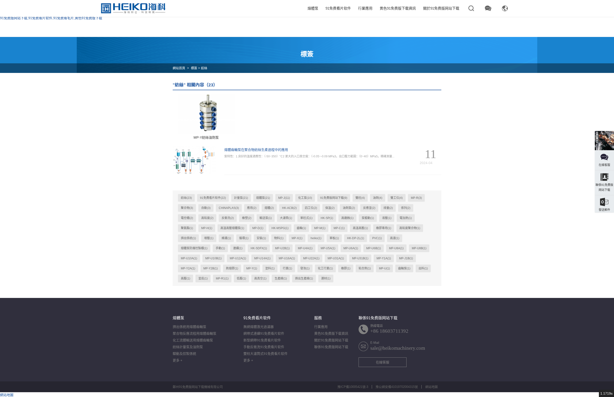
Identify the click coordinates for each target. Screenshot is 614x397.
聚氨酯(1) (187, 228)
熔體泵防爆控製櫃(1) (194, 248)
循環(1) (243, 238)
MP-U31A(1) (336, 258)
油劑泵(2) (349, 208)
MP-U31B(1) (360, 258)
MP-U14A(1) (262, 258)
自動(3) (206, 208)
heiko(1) (316, 238)
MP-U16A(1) (287, 258)
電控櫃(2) (187, 218)
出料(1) (423, 268)
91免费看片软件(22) (213, 198)
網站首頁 (179, 68)
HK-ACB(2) (289, 208)
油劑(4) (377, 198)
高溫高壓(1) (360, 228)
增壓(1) (208, 238)
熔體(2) (269, 208)
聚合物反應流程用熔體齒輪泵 (194, 333)
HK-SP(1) (327, 218)
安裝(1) (261, 238)
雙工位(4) (396, 198)
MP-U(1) (384, 268)
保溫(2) (330, 208)
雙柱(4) (360, 198)
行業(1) (287, 268)
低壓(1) (241, 278)
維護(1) (226, 238)
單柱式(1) (306, 218)
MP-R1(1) (222, 278)
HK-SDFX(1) (259, 248)
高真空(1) (260, 278)
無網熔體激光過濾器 (258, 327)
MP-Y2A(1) (188, 268)
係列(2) (405, 208)
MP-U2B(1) (282, 248)
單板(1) (334, 238)
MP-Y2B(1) (210, 268)
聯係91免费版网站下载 (331, 347)
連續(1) (237, 248)
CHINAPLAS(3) (229, 208)
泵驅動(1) (368, 218)
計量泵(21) (241, 198)
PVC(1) (377, 238)
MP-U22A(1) (311, 258)
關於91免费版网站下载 (441, 8)
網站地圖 (431, 387)
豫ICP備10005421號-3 (352, 387)
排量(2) (388, 208)
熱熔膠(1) (232, 268)
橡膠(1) (345, 268)
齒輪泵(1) (404, 268)
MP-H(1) (206, 228)
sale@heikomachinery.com (397, 348)
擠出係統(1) (188, 238)
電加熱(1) (406, 218)
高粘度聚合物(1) (409, 228)
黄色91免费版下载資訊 (398, 8)
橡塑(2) (246, 218)
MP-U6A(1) (350, 248)
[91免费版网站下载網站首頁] (133, 8)
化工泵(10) (305, 198)
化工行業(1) (325, 268)
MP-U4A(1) (305, 248)
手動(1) (220, 248)
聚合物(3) (187, 208)
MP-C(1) (339, 228)
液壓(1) (386, 218)
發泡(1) (305, 268)
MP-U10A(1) (189, 258)
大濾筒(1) (286, 218)
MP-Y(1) (251, 268)
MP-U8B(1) (419, 248)
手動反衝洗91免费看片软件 (263, 347)
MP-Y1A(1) (384, 258)
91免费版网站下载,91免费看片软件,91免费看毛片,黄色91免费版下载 (51, 18)
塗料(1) (270, 268)
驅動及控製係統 (184, 354)
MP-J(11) (284, 198)
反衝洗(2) (228, 218)
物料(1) (278, 238)
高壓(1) (185, 278)
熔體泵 (312, 8)
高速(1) (394, 238)
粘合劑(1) (365, 268)
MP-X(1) (297, 238)
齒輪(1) (301, 228)
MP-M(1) (319, 228)
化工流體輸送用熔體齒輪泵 (193, 340)
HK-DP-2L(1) (355, 238)
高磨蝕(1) (347, 218)
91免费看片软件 (338, 8)
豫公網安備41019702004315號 (397, 387)
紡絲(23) (186, 198)
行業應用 (365, 8)
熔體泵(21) (263, 198)
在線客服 (382, 362)
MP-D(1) (257, 228)
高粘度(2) (207, 218)
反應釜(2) (369, 208)
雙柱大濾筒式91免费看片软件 (265, 354)
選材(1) (326, 278)
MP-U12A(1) (238, 258)
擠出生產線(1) (304, 278)
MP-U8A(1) (396, 248)
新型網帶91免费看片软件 (262, 340)
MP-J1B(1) (406, 258)
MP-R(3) (416, 198)
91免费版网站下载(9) (333, 198)
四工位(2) (311, 208)
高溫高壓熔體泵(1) (232, 228)
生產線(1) (281, 278)
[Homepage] (604, 140)
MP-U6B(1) (373, 248)
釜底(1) (203, 278)
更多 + (177, 360)
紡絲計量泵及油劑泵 (188, 347)
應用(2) (251, 208)
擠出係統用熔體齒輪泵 (189, 327)
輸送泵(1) (266, 218)
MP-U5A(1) (328, 248)
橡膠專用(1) (383, 228)
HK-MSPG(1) (280, 228)
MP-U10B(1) (213, 258)
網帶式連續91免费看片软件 (263, 333)
